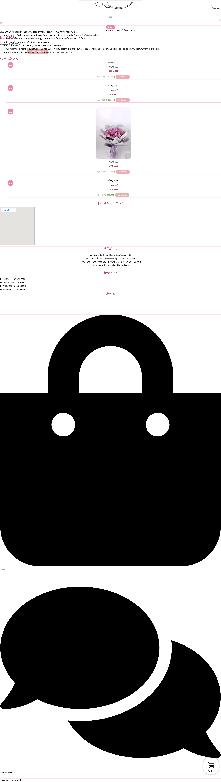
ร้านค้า (3, 569)
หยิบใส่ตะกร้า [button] (123, 77)
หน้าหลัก (110, 30)
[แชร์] (213, 2)
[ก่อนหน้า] (4, 391)
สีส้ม (68, 32)
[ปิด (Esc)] (218, 2)
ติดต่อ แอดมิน (6, 773)
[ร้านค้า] (110, 565)
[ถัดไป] (217, 391)
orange (41, 32)
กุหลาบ (61, 32)
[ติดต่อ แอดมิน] (110, 769)
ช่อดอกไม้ (120, 30)
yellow (54, 32)
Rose (47, 32)
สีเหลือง (74, 32)
